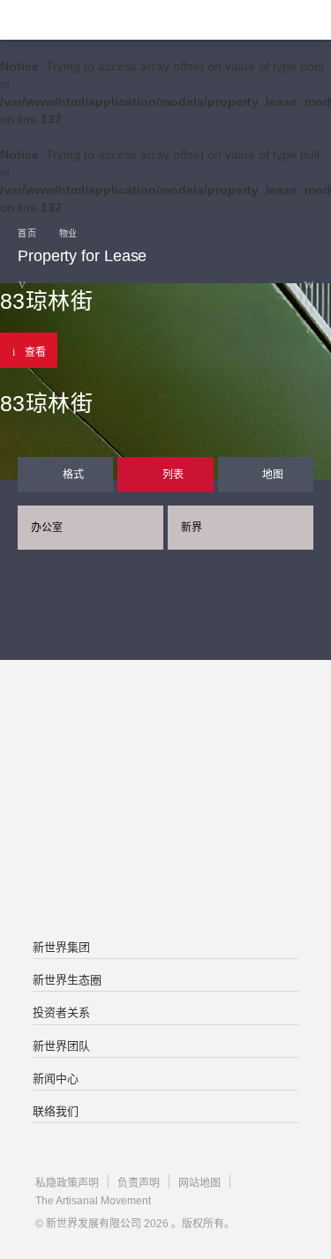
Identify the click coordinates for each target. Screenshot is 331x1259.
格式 (73, 474)
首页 (27, 233)
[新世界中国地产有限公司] (165, 801)
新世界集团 (61, 947)
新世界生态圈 (67, 979)
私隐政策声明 (67, 1183)
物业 (68, 233)
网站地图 (199, 1183)
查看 (35, 352)
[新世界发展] (101, 20)
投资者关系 (61, 1012)
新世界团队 (61, 1046)
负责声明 (138, 1183)
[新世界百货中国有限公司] (165, 872)
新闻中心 (56, 1078)
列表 (173, 474)
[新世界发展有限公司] (165, 730)
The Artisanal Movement (93, 1201)
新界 (191, 527)
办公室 (47, 527)
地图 (272, 474)
